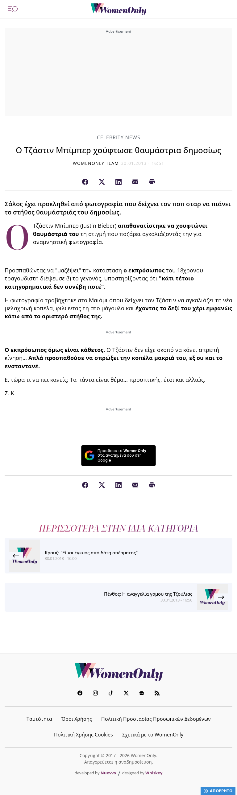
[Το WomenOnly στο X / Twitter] (126, 694)
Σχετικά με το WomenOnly (152, 734)
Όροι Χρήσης (76, 719)
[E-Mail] (135, 182)
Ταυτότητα (39, 719)
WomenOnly (118, 672)
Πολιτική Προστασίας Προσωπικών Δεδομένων (156, 719)
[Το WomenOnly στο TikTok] (111, 694)
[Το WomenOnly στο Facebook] (80, 694)
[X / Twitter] (102, 182)
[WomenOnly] (118, 9)
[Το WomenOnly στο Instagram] (95, 694)
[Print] (152, 182)
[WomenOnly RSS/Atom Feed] (157, 694)
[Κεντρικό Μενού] (13, 9)
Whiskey (153, 773)
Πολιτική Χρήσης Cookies (83, 734)
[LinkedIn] (118, 182)
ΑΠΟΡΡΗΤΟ (221, 790)
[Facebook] (85, 182)
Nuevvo (108, 773)
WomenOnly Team (96, 163)
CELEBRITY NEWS (118, 137)
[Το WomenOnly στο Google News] (142, 694)
